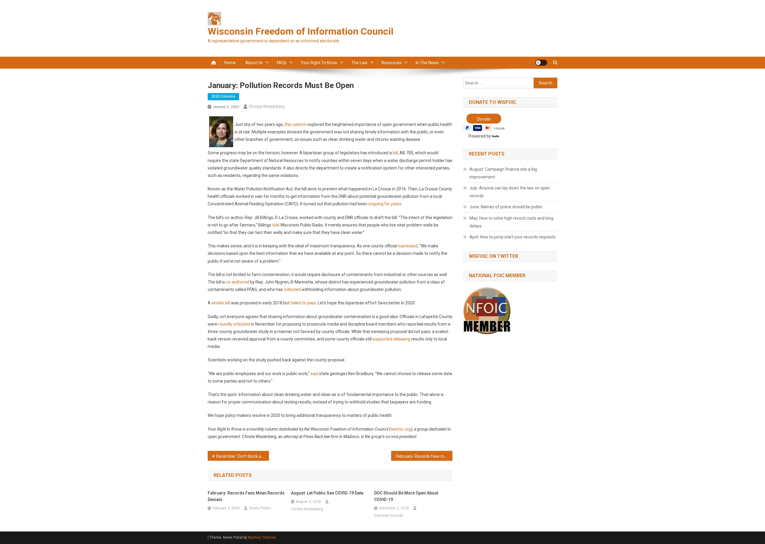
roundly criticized (234, 324)
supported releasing (391, 339)
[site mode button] (541, 63)
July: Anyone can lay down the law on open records (509, 192)
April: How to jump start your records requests (512, 237)
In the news (427, 62)
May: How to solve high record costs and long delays (511, 222)
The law (359, 62)
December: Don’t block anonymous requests (242, 456)
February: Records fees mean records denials (424, 456)
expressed (407, 246)
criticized (292, 289)
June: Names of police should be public (505, 206)
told (275, 225)
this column (296, 124)
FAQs (282, 62)
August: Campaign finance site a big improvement (503, 173)
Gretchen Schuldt (388, 516)
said (314, 373)
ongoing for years (384, 203)
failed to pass (303, 302)
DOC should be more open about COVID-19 (406, 496)
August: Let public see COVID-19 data (327, 493)
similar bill (221, 302)
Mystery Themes (262, 537)
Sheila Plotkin (260, 508)
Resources (392, 62)
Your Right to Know (319, 62)
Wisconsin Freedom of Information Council (300, 31)
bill (395, 152)
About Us (254, 62)
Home (230, 62)
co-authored (237, 282)
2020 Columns (223, 96)
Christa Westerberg (266, 106)
